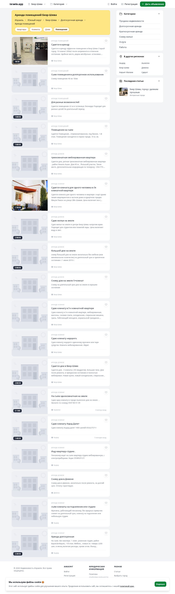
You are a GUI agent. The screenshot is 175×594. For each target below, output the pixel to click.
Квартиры (21, 29)
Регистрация (131, 4)
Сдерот (145, 72)
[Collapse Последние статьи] (159, 81)
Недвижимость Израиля (31, 568)
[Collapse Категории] (159, 14)
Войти (114, 4)
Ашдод (122, 63)
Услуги (122, 42)
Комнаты (36, 29)
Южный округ (35, 20)
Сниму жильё (126, 36)
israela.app (16, 4)
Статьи (117, 571)
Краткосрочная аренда (130, 31)
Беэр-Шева (36, 4)
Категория (59, 4)
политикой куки (127, 586)
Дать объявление (154, 4)
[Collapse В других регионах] (159, 56)
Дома (47, 29)
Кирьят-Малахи (126, 72)
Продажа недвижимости (131, 21)
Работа (122, 47)
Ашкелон (146, 63)
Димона (145, 67)
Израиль (19, 20)
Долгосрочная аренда (72, 20)
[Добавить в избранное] (106, 41)
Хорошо (160, 584)
